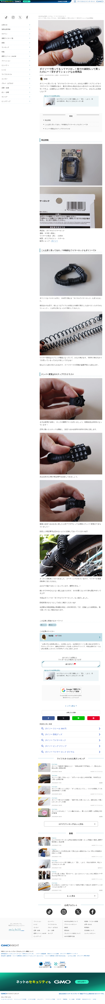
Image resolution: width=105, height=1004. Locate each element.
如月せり (100, 868)
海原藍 (45, 79)
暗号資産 (78, 999)
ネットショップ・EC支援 (20, 999)
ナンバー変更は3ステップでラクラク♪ (57, 129)
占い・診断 (5, 92)
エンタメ (4, 79)
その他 (94, 999)
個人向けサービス (86, 999)
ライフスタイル (7, 74)
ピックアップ (6, 101)
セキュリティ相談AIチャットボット (69, 953)
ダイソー (54, 241)
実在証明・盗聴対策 (6, 955)
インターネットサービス (6, 999)
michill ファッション (97, 845)
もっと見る (71, 896)
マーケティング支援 (50, 999)
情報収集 (65, 999)
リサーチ (59, 999)
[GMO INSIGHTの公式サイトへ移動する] (10, 945)
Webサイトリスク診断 (53, 953)
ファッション (6, 61)
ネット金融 (71, 999)
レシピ (4, 70)
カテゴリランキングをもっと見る (71, 824)
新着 (3, 43)
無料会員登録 (6, 29)
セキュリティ (40, 999)
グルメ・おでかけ (7, 83)
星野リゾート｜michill (9, 56)
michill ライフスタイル (97, 771)
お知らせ (4, 25)
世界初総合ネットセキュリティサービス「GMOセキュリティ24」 (17, 953)
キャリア (4, 97)
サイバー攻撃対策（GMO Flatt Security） (55, 955)
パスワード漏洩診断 (41, 953)
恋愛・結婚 (5, 88)
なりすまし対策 (72, 955)
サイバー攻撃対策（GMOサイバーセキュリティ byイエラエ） (28, 955)
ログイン (4, 34)
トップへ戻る (70, 706)
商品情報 (48, 120)
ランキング (5, 47)
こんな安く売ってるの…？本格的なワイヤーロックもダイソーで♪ (66, 124)
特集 (3, 52)
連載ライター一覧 (7, 38)
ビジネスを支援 (31, 999)
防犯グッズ (53, 625)
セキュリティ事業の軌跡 (83, 955)
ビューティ (5, 65)
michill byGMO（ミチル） (45, 16)
